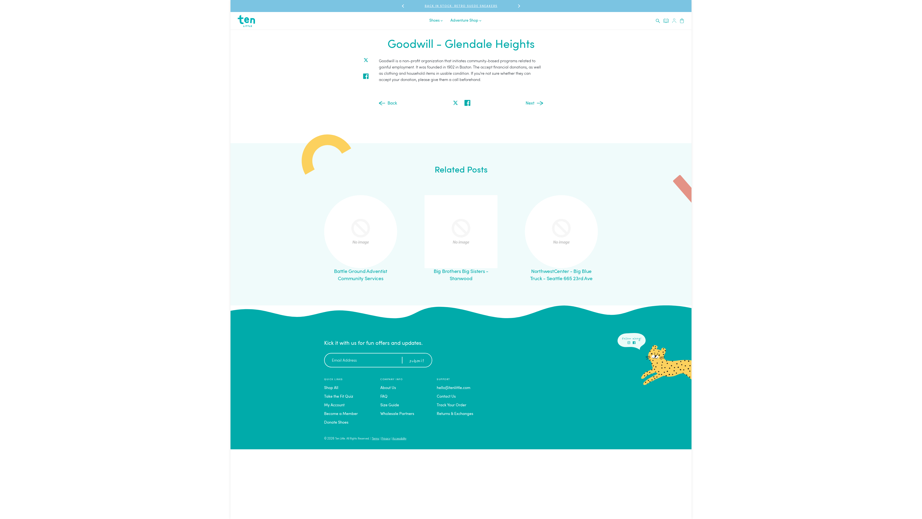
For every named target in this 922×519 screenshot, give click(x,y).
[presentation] (657, 21)
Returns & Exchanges (455, 414)
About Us (388, 388)
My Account (334, 405)
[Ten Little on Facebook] (634, 342)
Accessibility (399, 439)
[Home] (246, 21)
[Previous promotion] (403, 6)
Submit (416, 361)
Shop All (331, 388)
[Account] (674, 20)
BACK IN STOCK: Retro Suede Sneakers (461, 6)
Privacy (385, 439)
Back (392, 103)
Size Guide (389, 405)
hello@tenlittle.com (453, 388)
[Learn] (666, 21)
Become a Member (341, 414)
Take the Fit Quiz (338, 397)
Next (530, 103)
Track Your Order (451, 405)
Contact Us (446, 397)
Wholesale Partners (397, 414)
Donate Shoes (336, 423)
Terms (375, 439)
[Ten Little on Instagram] (629, 342)
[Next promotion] (518, 6)
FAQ (384, 397)
